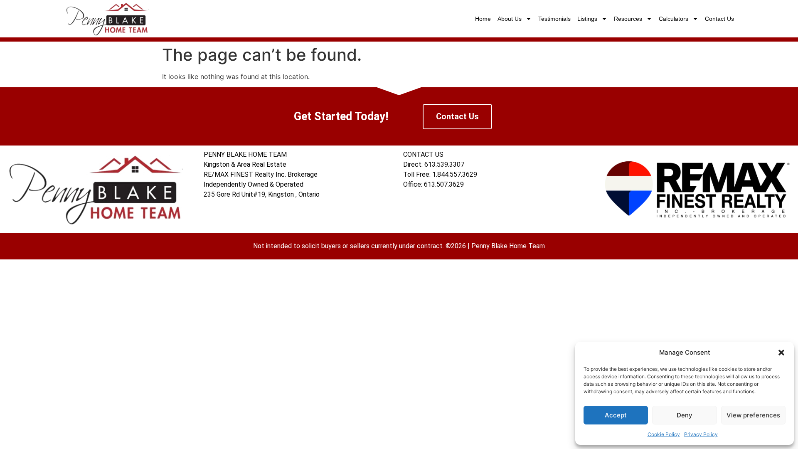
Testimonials (554, 18)
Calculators (673, 18)
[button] (781, 352)
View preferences (753, 415)
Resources (628, 18)
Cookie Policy (664, 434)
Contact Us (719, 18)
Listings (587, 18)
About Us (510, 18)
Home (483, 18)
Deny (684, 415)
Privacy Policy (701, 434)
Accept (616, 415)
